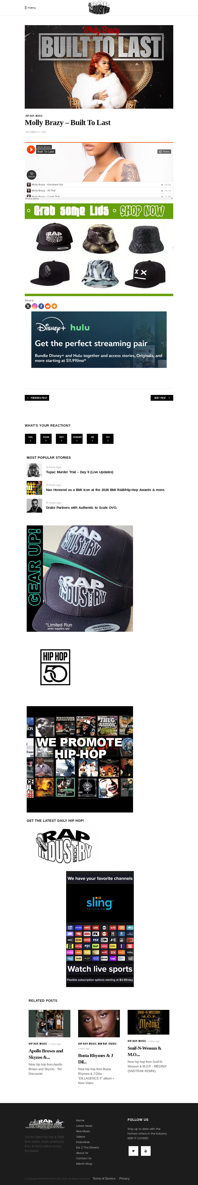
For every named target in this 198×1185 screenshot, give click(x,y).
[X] (28, 306)
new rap (102, 1043)
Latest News (84, 1126)
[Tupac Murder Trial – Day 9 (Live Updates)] (34, 470)
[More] (54, 306)
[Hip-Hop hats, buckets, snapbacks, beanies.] (99, 249)
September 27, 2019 (36, 132)
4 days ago (154, 1041)
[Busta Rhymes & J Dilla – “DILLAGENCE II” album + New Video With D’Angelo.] (99, 1023)
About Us (82, 1153)
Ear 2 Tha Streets (87, 1147)
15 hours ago (53, 502)
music (39, 115)
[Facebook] (41, 306)
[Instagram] (35, 306)
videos (112, 1043)
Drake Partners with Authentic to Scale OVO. (81, 508)
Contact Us (83, 1158)
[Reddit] (48, 306)
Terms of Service (104, 1178)
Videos (80, 1137)
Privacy (124, 1178)
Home (80, 1120)
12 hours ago (53, 467)
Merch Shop (84, 1164)
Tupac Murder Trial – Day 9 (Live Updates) (79, 472)
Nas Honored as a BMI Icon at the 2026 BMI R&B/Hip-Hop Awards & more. (105, 490)
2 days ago (55, 1044)
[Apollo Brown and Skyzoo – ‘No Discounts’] (49, 1023)
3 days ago (83, 1048)
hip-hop (30, 115)
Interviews (83, 1142)
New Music (83, 1131)
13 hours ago (53, 485)
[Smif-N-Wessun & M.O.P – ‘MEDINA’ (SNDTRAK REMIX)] (148, 1022)
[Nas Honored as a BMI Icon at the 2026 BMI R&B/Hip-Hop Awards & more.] (34, 488)
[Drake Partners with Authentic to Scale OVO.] (34, 506)
